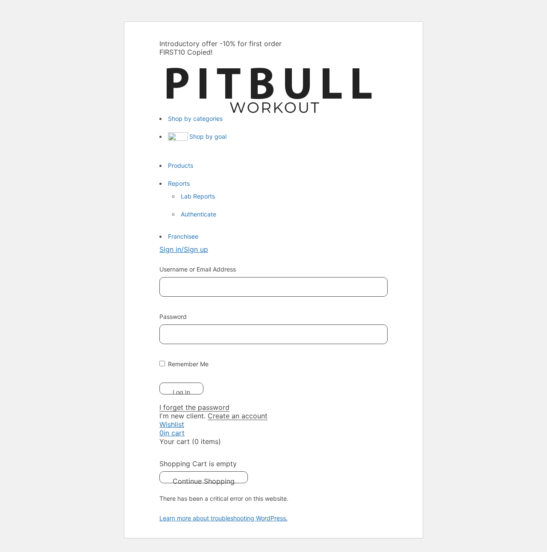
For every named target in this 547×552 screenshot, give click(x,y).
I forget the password (194, 407)
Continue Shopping (204, 480)
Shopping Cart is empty (198, 463)
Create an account (238, 416)
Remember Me (187, 364)
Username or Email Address (197, 269)
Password (173, 316)
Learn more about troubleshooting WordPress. (223, 518)
